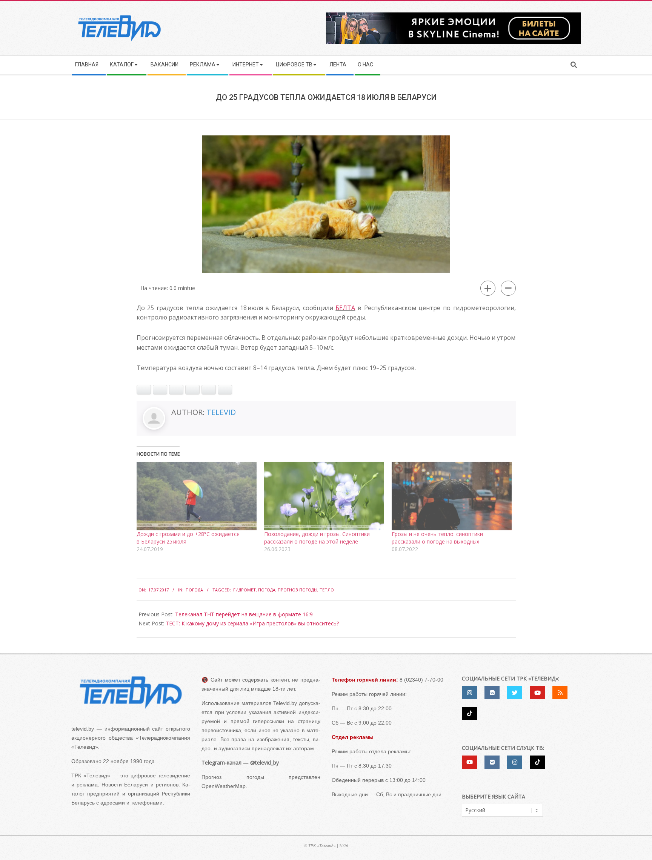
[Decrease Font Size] (508, 288)
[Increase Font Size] (487, 288)
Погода (194, 590)
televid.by (82, 729)
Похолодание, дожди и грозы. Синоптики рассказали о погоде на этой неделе (317, 537)
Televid (221, 412)
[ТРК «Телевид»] (130, 692)
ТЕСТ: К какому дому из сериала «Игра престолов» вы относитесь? (252, 623)
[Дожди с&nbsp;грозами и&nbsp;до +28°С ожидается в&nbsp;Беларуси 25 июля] (197, 496)
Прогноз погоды (297, 590)
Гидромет (244, 590)
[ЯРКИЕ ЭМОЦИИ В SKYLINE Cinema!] (453, 14)
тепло (327, 590)
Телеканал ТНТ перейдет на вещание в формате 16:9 (244, 614)
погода (266, 590)
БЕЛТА (345, 308)
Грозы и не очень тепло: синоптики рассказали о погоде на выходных (437, 537)
